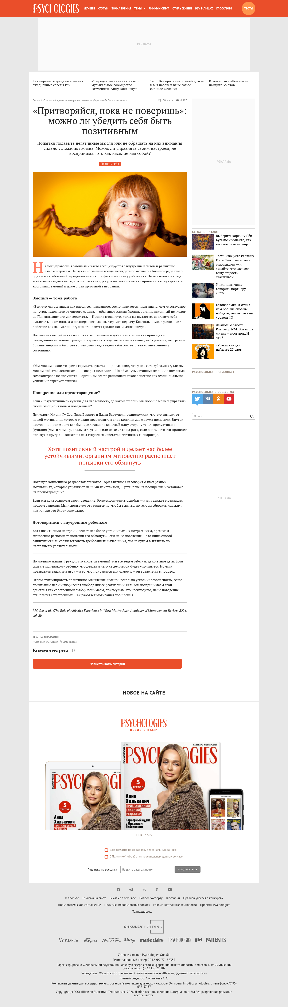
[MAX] (118, 889)
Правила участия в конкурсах (203, 898)
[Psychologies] (56, 8)
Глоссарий (224, 8)
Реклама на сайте (94, 898)
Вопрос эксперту (151, 898)
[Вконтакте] (144, 889)
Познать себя (110, 164)
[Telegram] (131, 889)
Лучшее (89, 8)
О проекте (72, 898)
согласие (121, 850)
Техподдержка (142, 912)
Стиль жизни (182, 8)
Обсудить (168, 100)
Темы (138, 8)
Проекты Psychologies (215, 905)
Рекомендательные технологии (175, 905)
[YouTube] (169, 889)
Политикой (119, 856)
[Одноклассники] (157, 889)
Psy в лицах (204, 8)
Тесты (248, 8)
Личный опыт (159, 8)
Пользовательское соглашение (79, 905)
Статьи (103, 8)
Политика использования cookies (127, 905)
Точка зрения (121, 8)
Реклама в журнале (123, 898)
